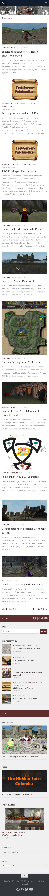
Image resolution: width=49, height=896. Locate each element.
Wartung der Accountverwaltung (25, 698)
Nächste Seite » (39, 609)
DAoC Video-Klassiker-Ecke (12, 835)
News (13, 48)
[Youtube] (45, 618)
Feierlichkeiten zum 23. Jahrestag (20, 476)
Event (4, 225)
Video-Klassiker (19, 832)
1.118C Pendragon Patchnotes (24, 688)
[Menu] (46, 3)
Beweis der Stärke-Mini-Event (18, 281)
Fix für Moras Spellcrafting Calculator (26, 648)
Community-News (27, 645)
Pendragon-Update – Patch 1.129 (20, 113)
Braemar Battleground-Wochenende (22, 362)
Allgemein (5, 48)
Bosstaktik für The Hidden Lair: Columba (17, 794)
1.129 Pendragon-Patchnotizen (19, 171)
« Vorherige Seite (10, 609)
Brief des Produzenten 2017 (23, 660)
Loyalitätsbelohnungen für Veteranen (23, 584)
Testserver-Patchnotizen (29, 164)
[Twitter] (42, 618)
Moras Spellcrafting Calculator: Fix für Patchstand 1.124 (22, 757)
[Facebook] (34, 618)
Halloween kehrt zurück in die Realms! (23, 229)
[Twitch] (38, 618)
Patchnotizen (21, 104)
